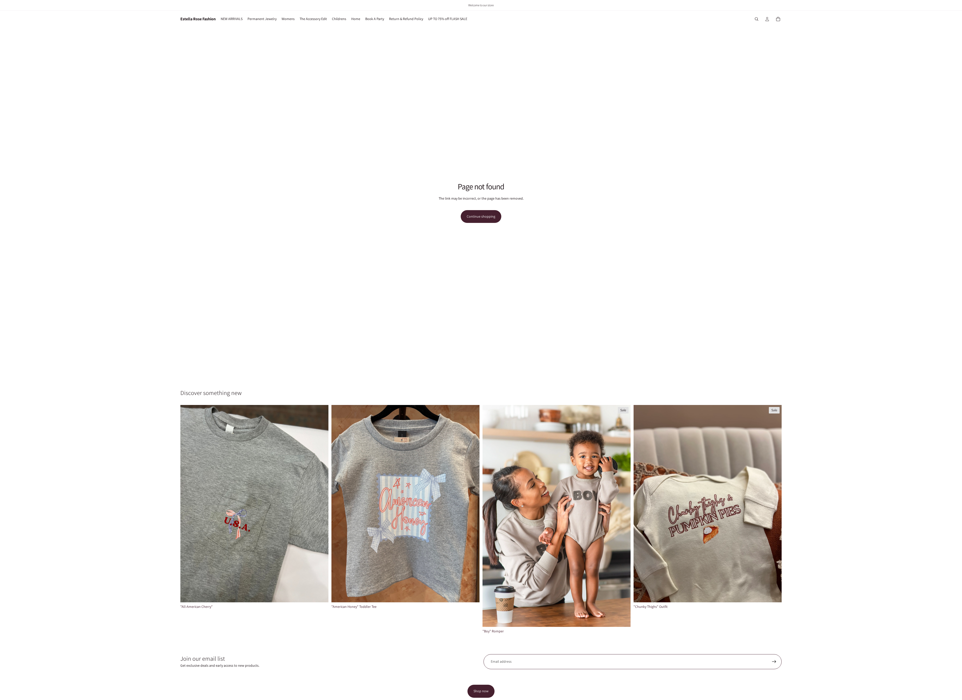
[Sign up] (774, 661)
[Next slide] (623, 515)
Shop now (481, 691)
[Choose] (320, 594)
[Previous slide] (490, 515)
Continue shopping (481, 216)
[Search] (756, 19)
